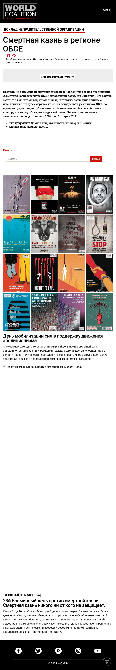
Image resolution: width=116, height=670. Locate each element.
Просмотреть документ (57, 77)
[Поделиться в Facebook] (8, 55)
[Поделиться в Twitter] (14, 55)
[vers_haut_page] (106, 662)
